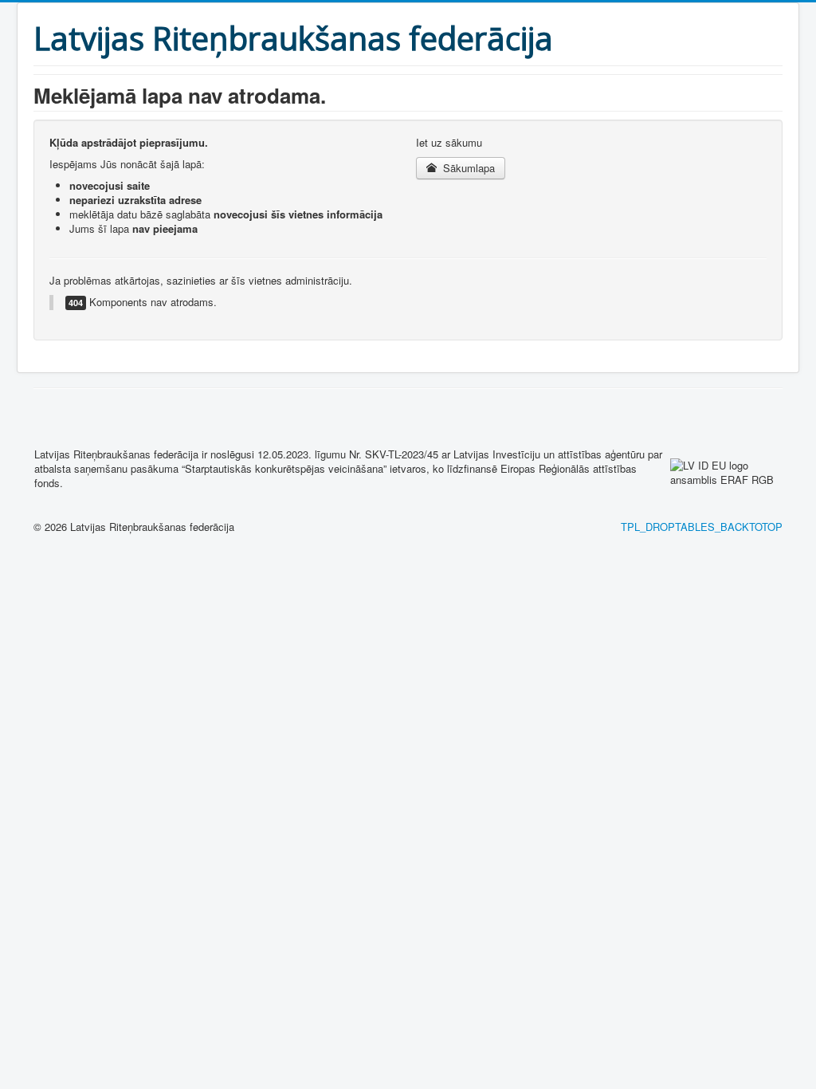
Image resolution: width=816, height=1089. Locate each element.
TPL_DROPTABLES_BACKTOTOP (702, 526)
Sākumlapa (467, 167)
